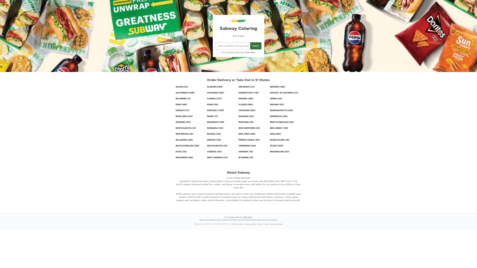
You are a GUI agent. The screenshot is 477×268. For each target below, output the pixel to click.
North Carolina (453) (282, 122)
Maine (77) (212, 116)
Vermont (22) (245, 152)
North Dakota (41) (186, 128)
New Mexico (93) (184, 134)
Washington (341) (279, 152)
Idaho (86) (212, 104)
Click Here (249, 52)
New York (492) (246, 134)
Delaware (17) (183, 98)
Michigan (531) (246, 116)
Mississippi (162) (215, 122)
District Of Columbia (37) (284, 93)
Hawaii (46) (276, 98)
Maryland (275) (184, 116)
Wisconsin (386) (184, 157)
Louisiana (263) (246, 110)
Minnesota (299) (279, 116)
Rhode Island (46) (280, 140)
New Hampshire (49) (249, 128)
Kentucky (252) (215, 110)
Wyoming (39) (245, 157)
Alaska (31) (182, 87)
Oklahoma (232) (184, 140)
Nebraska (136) (215, 128)
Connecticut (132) (248, 93)
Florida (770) (214, 98)
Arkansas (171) (246, 87)
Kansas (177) (182, 110)
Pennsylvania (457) (249, 140)
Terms (260, 224)
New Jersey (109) (279, 128)
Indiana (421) (277, 104)
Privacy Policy (238, 224)
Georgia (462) (245, 98)
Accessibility (251, 224)
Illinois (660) (245, 104)
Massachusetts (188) (281, 110)
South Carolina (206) (187, 146)
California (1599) (185, 93)
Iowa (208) (181, 104)
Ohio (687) (275, 134)
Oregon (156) (214, 140)
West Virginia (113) (217, 157)
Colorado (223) (215, 93)
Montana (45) (246, 122)
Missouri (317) (183, 122)
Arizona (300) (277, 87)
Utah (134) (181, 152)
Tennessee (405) (247, 146)
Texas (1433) (276, 146)
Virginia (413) (214, 152)
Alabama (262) (215, 87)
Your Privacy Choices (274, 224)
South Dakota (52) (217, 146)
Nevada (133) (214, 134)
